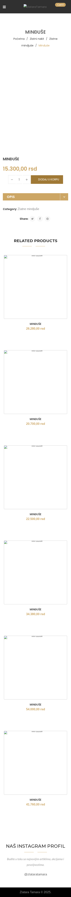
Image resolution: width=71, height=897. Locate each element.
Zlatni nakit (37, 39)
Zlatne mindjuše (28, 209)
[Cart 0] (66, 7)
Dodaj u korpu (48, 179)
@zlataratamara (35, 874)
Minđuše (35, 324)
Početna (19, 39)
